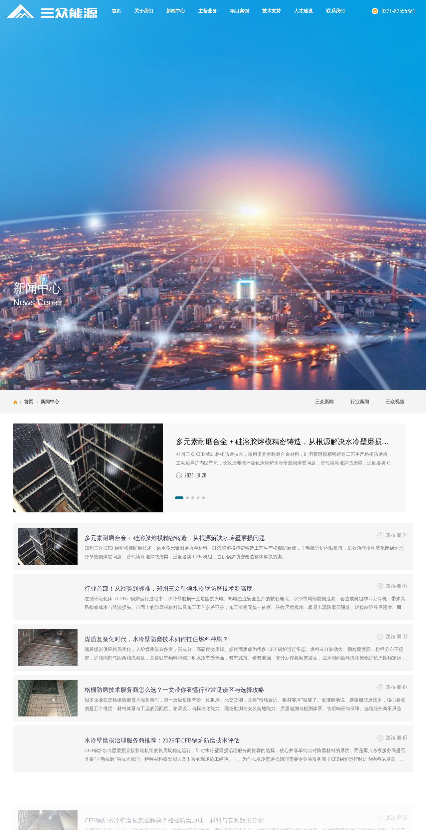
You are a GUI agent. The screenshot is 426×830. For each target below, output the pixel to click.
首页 (116, 10)
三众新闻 (324, 401)
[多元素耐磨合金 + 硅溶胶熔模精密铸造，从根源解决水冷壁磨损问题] (88, 467)
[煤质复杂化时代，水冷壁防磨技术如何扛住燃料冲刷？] (48, 647)
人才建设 (303, 10)
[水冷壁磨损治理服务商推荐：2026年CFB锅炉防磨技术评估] (48, 748)
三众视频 (395, 401)
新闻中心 (175, 10)
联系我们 (335, 10)
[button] (179, 497)
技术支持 (271, 10)
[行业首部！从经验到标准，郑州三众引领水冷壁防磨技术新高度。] (48, 597)
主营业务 (207, 10)
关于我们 (143, 10)
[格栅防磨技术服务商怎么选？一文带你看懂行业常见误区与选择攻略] (48, 698)
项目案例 (239, 10)
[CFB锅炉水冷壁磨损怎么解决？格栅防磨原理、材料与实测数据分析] (48, 799)
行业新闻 (359, 401)
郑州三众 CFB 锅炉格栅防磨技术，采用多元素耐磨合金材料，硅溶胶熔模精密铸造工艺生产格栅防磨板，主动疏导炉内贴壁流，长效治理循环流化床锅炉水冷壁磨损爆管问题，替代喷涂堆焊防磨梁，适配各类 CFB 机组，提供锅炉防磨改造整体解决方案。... (286, 459)
